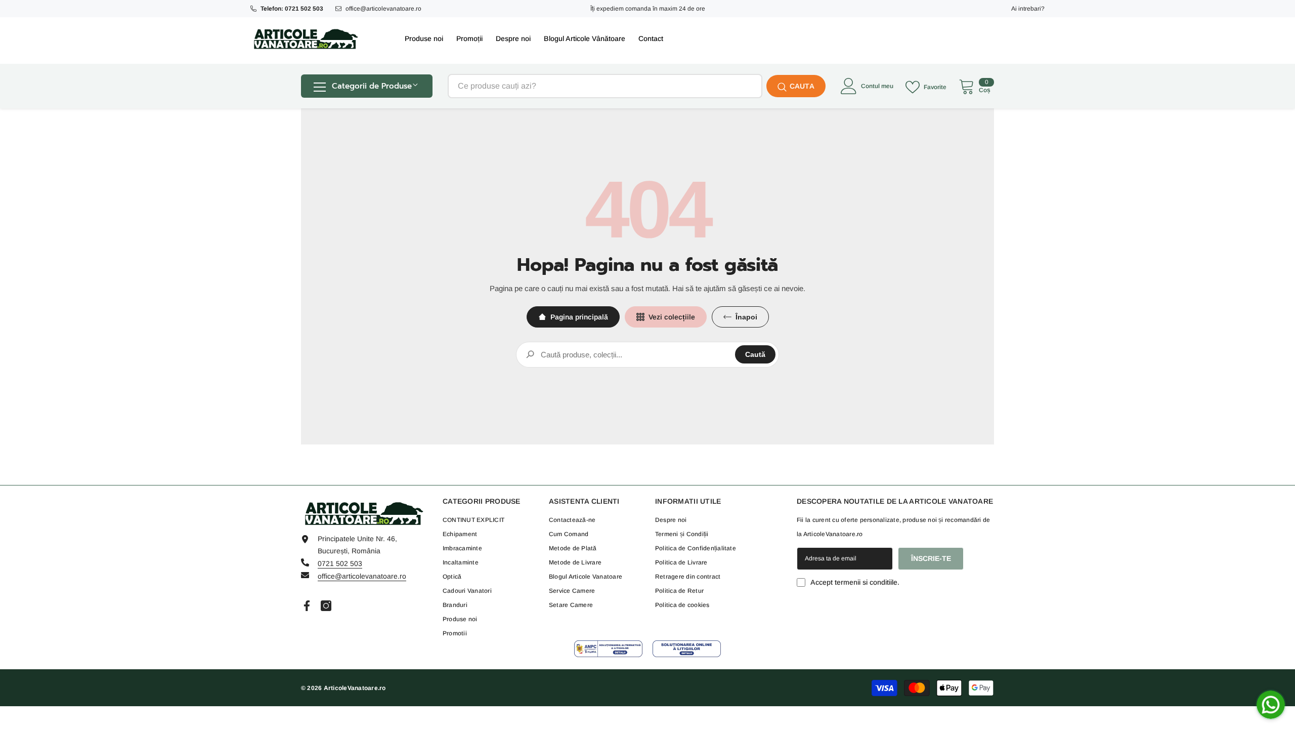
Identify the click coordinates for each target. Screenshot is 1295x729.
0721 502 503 (340, 563)
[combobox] (605, 86)
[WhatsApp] (1271, 705)
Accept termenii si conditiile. (854, 582)
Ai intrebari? (1028, 8)
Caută (755, 354)
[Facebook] (307, 606)
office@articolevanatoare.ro (383, 8)
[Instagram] (326, 606)
